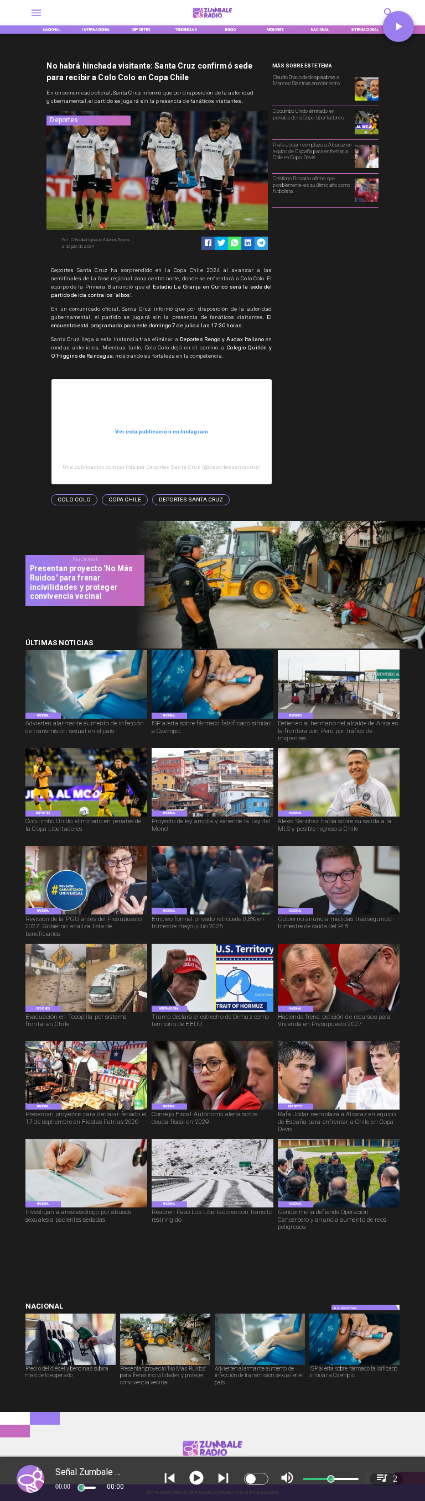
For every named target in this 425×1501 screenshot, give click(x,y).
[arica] (339, 718)
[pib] (339, 913)
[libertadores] (212, 1206)
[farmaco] (212, 718)
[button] (74, 499)
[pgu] (86, 913)
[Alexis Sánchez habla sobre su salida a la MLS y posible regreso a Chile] (339, 816)
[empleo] (212, 913)
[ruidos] (276, 647)
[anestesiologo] (86, 1206)
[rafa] (366, 167)
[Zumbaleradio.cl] (36, 19)
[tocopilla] (86, 1011)
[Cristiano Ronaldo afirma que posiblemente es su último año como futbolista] (366, 201)
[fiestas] (86, 1109)
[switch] (256, 1479)
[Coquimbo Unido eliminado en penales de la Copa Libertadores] (366, 133)
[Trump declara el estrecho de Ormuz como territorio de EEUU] (212, 1011)
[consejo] (212, 1109)
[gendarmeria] (339, 1206)
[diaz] (366, 100)
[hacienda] (339, 1011)
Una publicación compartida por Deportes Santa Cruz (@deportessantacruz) (162, 467)
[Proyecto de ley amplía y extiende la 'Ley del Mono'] (212, 816)
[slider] (81, 1488)
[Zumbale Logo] (212, 19)
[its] (86, 718)
